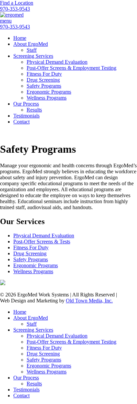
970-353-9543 (15, 9)
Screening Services (33, 56)
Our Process (26, 104)
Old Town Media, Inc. (89, 300)
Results (34, 110)
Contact (21, 121)
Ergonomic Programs (49, 92)
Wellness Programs (47, 98)
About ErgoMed (30, 44)
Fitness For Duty (44, 74)
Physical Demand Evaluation (57, 62)
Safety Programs (44, 86)
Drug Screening (43, 80)
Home (19, 38)
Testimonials (26, 116)
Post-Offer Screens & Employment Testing (71, 68)
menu (6, 21)
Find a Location (16, 3)
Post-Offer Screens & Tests (41, 241)
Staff (32, 50)
